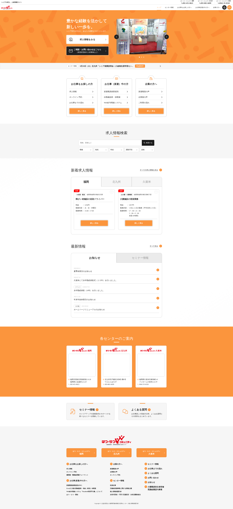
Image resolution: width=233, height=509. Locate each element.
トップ (159, 7)
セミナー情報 (140, 257)
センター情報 (169, 7)
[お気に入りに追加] (112, 192)
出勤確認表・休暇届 (112, 97)
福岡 (86, 181)
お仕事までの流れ (76, 103)
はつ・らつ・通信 (72, 494)
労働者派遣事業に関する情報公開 (121, 488)
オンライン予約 (75, 97)
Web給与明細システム (113, 103)
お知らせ (94, 257)
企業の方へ (117, 464)
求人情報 (73, 92)
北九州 (116, 181)
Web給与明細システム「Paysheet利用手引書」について (84, 491)
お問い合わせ (153, 478)
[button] (139, 57)
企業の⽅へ (216, 7)
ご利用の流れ (143, 103)
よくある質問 (153, 473)
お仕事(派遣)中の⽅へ (202, 7)
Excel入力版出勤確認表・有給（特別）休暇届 (81, 488)
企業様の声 (143, 97)
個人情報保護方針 (116, 491)
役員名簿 (113, 485)
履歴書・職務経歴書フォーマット (77, 475)
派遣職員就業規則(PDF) (74, 485)
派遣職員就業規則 (111, 92)
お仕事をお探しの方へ (184, 7)
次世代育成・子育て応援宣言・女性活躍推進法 (125, 494)
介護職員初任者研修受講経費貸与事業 (156, 488)
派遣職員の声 (143, 92)
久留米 (147, 181)
